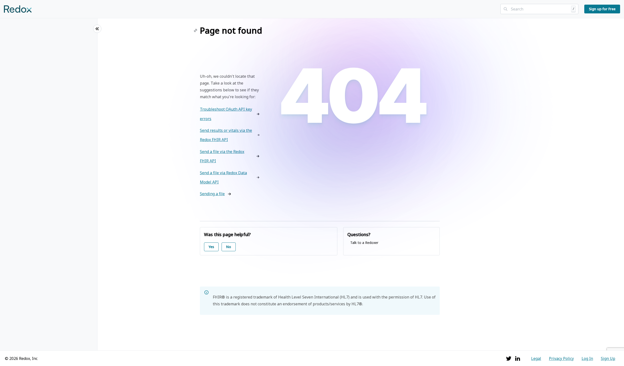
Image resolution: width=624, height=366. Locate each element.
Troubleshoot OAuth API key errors (226, 113)
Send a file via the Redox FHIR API (222, 156)
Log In (587, 358)
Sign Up (608, 358)
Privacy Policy (561, 358)
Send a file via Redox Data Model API (223, 177)
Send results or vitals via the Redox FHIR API (226, 135)
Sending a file (212, 193)
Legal (536, 358)
